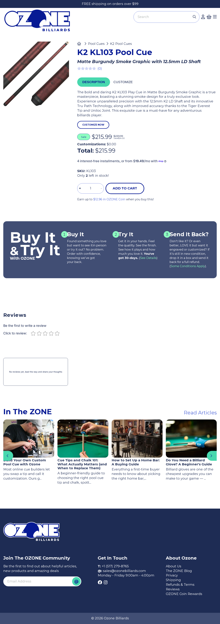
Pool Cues (96, 44)
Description (93, 82)
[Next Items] (212, 456)
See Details (148, 258)
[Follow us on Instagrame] (105, 582)
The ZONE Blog (179, 571)
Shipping (173, 580)
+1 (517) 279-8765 (115, 566)
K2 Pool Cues (121, 44)
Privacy (172, 575)
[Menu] (215, 17)
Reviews (173, 589)
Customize (123, 82)
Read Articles (200, 413)
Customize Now (93, 124)
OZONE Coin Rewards (184, 594)
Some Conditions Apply (187, 266)
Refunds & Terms (180, 585)
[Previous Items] (8, 456)
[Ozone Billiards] (38, 22)
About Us (173, 566)
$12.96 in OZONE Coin (109, 199)
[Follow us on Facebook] (100, 582)
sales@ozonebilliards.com (124, 571)
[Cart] (209, 17)
